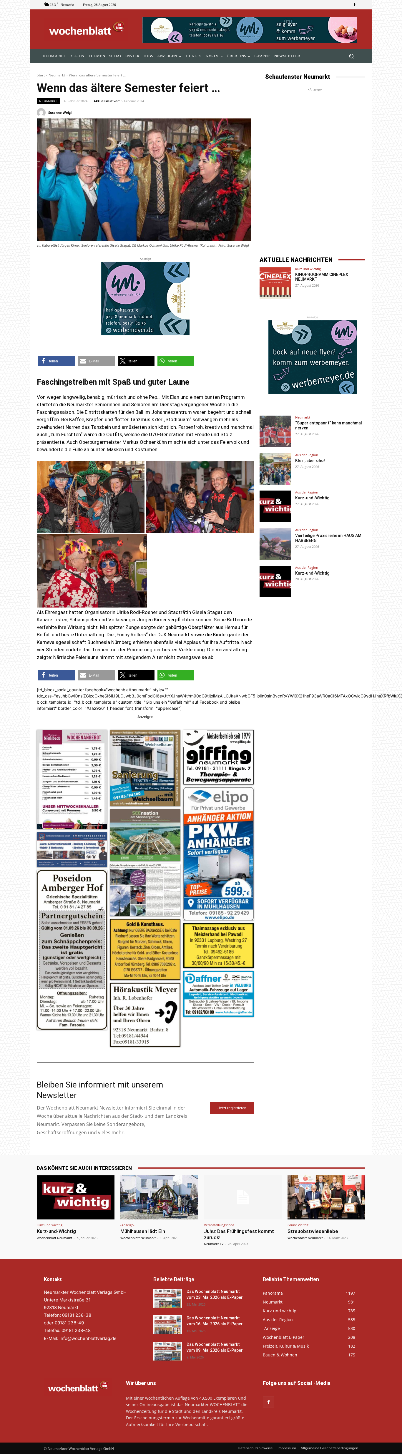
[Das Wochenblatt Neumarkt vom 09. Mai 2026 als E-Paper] (167, 1351)
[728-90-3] (250, 30)
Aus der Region (306, 454)
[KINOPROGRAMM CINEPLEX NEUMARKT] (275, 283)
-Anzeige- (127, 1225)
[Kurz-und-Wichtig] (275, 506)
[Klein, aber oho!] (275, 469)
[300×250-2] (312, 357)
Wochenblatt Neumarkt (54, 1238)
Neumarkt (57, 75)
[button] (351, 56)
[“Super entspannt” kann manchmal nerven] (275, 431)
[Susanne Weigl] (42, 112)
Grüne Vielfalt (298, 1225)
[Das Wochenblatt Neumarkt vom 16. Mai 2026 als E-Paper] (167, 1324)
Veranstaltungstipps (219, 1225)
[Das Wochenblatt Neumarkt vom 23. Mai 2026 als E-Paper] (167, 1298)
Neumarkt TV (214, 1243)
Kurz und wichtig (308, 268)
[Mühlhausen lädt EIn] (159, 1197)
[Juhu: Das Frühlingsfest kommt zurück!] (243, 1197)
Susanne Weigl (60, 112)
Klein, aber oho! (310, 460)
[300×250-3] (145, 298)
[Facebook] (354, 4)
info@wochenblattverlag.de (88, 1338)
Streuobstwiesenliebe (313, 1231)
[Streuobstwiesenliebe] (326, 1197)
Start (41, 75)
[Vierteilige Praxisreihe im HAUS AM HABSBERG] (275, 544)
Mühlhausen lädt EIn (142, 1231)
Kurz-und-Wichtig (312, 498)
